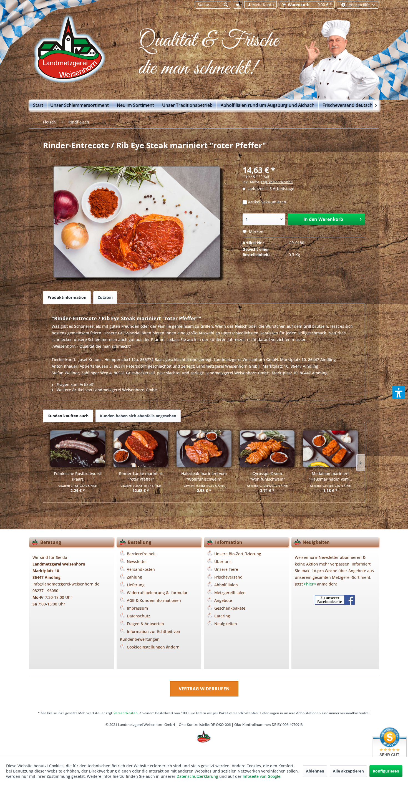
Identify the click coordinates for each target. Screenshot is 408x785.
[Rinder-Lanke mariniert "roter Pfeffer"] (141, 448)
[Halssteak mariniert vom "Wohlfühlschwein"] (204, 448)
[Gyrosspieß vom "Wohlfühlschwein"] (267, 448)
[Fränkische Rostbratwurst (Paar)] (77, 448)
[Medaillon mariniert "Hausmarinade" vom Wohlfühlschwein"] (330, 448)
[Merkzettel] (237, 5)
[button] (398, 392)
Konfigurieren (386, 771)
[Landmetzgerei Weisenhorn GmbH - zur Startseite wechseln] (74, 51)
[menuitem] (212, 5)
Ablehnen (315, 771)
